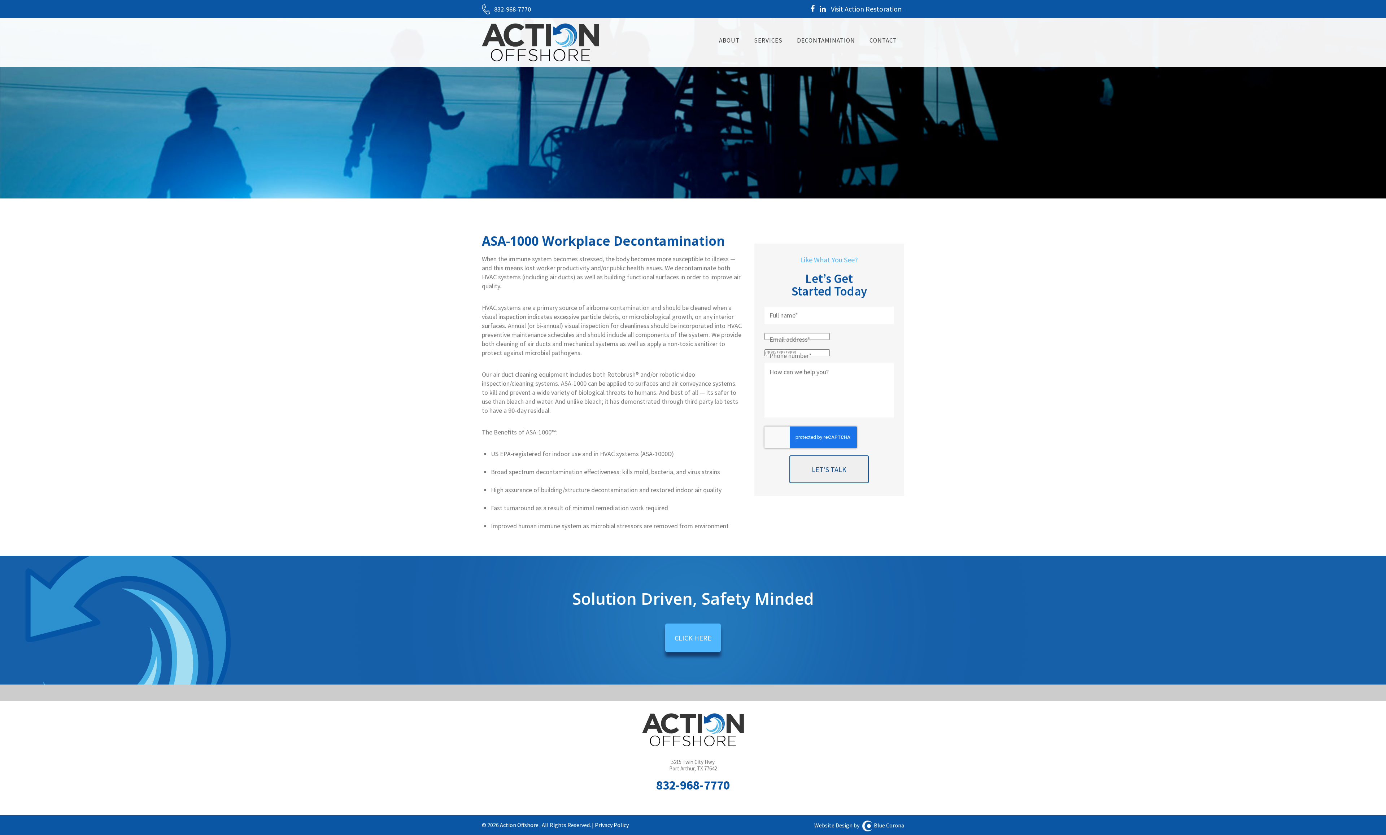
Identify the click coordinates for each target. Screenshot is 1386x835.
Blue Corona (889, 825)
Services (768, 40)
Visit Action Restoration (866, 8)
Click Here (693, 637)
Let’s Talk (829, 469)
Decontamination (826, 40)
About (729, 40)
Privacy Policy (612, 825)
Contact (883, 40)
